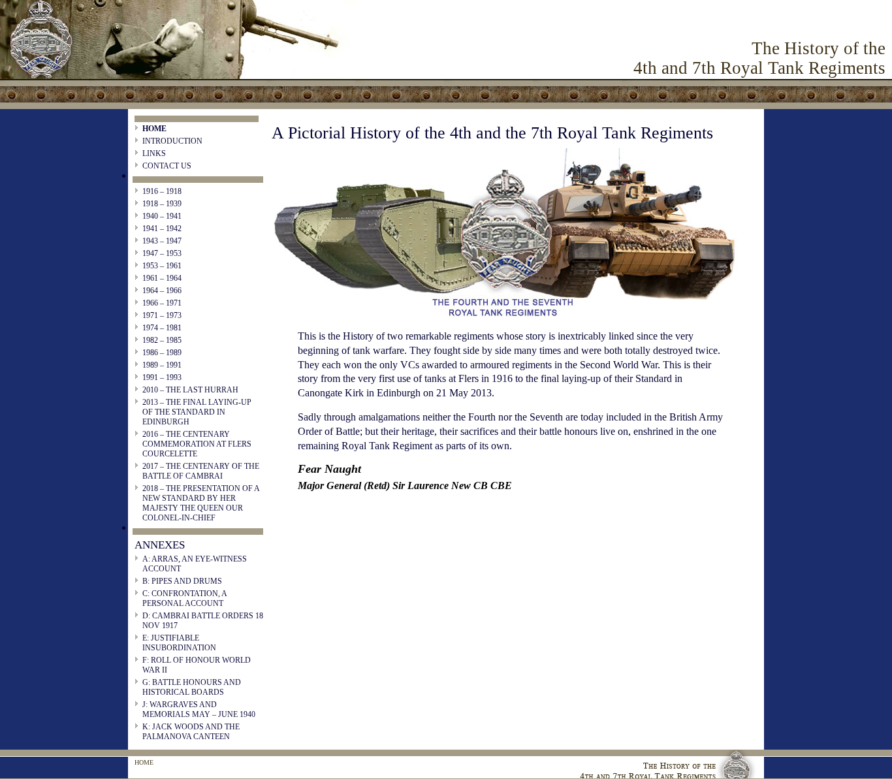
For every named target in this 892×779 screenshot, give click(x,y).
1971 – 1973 (162, 315)
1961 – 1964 (162, 278)
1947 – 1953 (162, 253)
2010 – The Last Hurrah (190, 389)
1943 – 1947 (162, 241)
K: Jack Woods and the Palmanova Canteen (191, 731)
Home (154, 128)
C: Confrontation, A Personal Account (184, 598)
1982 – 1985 (162, 340)
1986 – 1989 (162, 352)
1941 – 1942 (162, 228)
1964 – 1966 (162, 290)
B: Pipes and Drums (182, 581)
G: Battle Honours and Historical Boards (191, 687)
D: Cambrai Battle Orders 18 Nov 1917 (202, 620)
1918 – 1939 (162, 203)
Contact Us (166, 165)
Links (154, 153)
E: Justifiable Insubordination (179, 642)
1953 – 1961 (162, 265)
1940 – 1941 (162, 216)
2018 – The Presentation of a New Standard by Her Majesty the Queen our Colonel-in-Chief (200, 503)
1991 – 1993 (162, 377)
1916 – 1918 (162, 191)
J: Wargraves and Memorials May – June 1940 (198, 709)
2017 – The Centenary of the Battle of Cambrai (200, 471)
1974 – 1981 (162, 327)
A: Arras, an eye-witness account (194, 563)
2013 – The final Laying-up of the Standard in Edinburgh (196, 412)
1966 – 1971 (162, 303)
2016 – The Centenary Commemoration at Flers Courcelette (196, 444)
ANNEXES (160, 545)
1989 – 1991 (162, 365)
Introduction (172, 141)
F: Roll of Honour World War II (196, 665)
